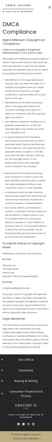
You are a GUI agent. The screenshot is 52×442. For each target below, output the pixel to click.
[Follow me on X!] (23, 424)
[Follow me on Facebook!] (18, 424)
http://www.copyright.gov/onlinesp (22, 346)
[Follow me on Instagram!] (28, 424)
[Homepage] (26, 408)
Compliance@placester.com (16, 288)
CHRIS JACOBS (18, 5)
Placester (34, 438)
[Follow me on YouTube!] (33, 424)
